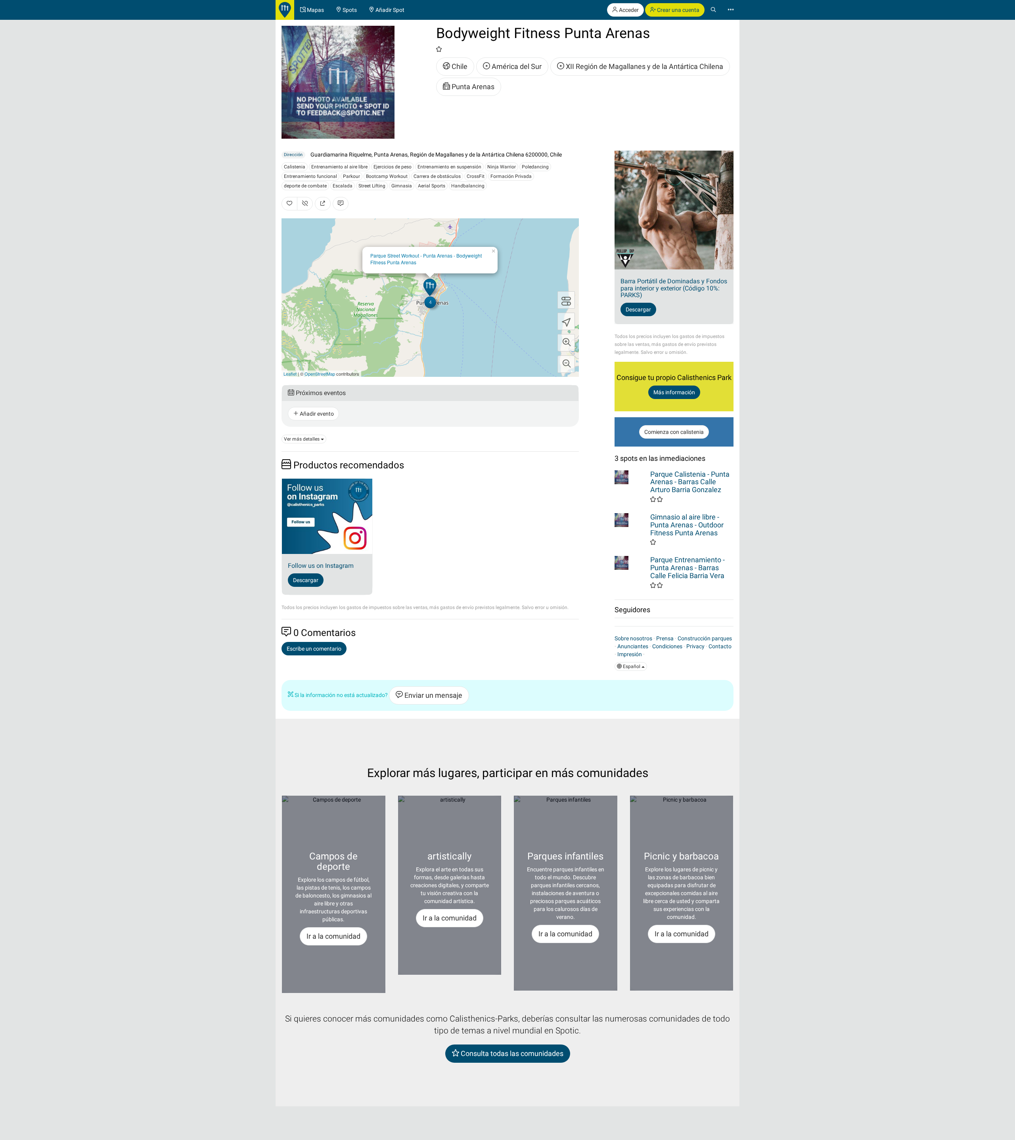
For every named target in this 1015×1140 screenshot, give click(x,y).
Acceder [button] (628, 10)
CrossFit (476, 176)
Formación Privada (511, 176)
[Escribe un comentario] (341, 203)
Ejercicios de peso (392, 167)
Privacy (695, 646)
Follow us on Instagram (321, 565)
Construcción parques (705, 638)
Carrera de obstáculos (437, 176)
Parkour (351, 176)
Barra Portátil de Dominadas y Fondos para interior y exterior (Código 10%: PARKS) (673, 288)
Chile (458, 66)
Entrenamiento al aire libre (339, 167)
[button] (566, 342)
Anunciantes (632, 646)
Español (632, 666)
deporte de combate (305, 186)
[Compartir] (323, 203)
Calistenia (294, 167)
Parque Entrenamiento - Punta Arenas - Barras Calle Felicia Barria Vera (687, 568)
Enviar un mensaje (432, 695)
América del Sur (516, 66)
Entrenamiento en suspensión (449, 167)
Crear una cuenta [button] (677, 10)
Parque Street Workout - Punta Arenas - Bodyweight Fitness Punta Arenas (426, 258)
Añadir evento (316, 414)
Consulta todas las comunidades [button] (511, 1053)
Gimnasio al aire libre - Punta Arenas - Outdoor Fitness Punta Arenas (687, 525)
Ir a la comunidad (333, 936)
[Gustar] (289, 203)
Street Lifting (371, 186)
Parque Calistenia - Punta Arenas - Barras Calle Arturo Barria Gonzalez (690, 482)
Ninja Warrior (501, 167)
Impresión (629, 654)
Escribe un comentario (314, 648)
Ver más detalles (302, 439)
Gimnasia (401, 186)
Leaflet (290, 373)
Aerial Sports (431, 186)
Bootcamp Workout (387, 176)
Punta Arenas (472, 86)
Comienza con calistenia (674, 432)
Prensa (665, 638)
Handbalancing (468, 186)
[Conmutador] (566, 300)
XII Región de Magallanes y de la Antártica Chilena (643, 66)
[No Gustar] (305, 203)
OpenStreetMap (319, 373)
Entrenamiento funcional (310, 176)
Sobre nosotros (633, 638)
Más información (674, 392)
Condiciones (667, 646)
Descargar (305, 580)
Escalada (342, 186)
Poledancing (535, 167)
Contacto (720, 646)
